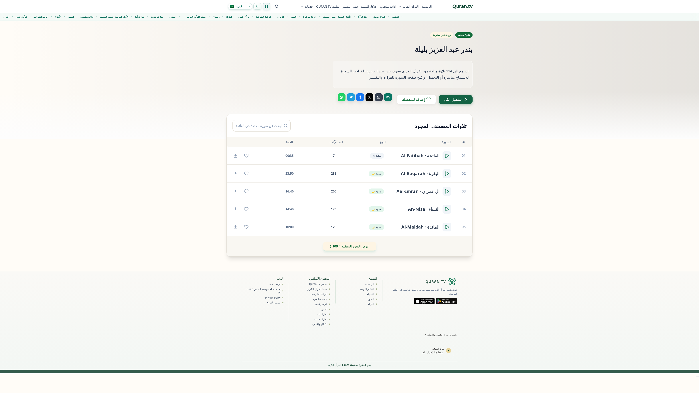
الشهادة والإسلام (433, 334)
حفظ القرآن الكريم (190, 16)
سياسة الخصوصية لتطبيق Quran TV (263, 290)
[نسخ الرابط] (388, 97)
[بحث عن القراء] (277, 6)
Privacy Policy (273, 297)
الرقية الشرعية (34, 16)
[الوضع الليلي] (257, 6)
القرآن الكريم (410, 7)
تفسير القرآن (274, 302)
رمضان (209, 16)
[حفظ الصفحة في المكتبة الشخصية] (266, 6)
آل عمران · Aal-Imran (418, 191)
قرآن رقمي (15, 16)
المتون (166, 16)
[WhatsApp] (341, 97)
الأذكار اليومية (367, 289)
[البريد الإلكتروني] (379, 97)
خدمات (309, 7)
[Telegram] (351, 97)
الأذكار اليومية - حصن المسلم (359, 7)
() (349, 246)
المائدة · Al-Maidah (420, 227)
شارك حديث (150, 16)
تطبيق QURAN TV (327, 7)
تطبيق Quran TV (318, 284)
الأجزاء (51, 16)
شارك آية (133, 16)
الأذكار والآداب (319, 324)
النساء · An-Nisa (424, 209)
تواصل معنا (275, 284)
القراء (223, 16)
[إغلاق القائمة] (697, 376)
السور (65, 16)
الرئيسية (427, 7)
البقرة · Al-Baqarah (420, 173)
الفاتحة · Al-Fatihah (420, 155)
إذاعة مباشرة (388, 7)
